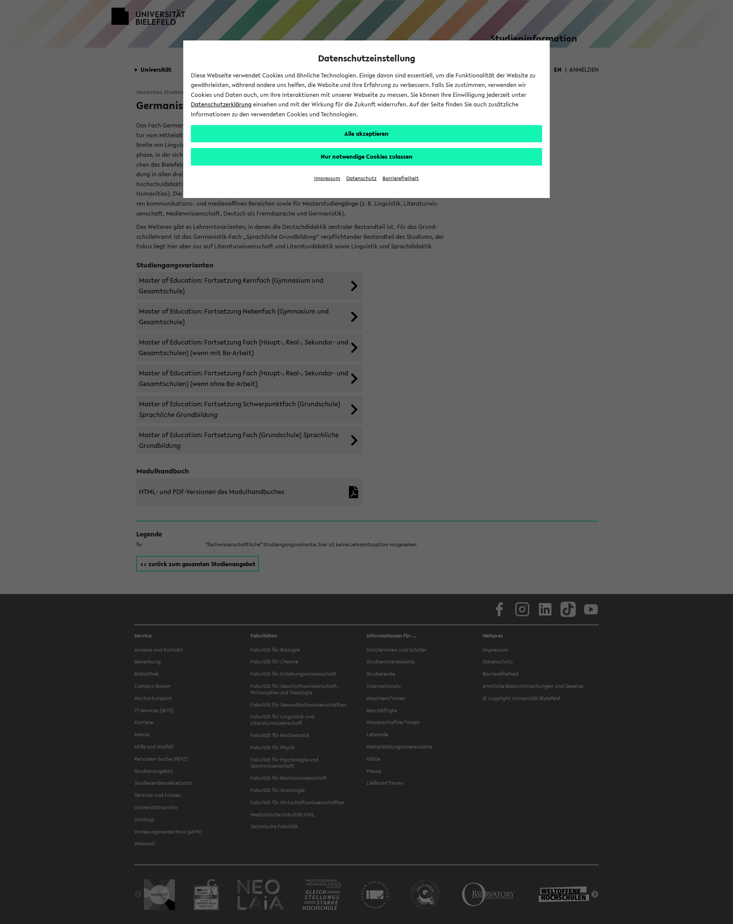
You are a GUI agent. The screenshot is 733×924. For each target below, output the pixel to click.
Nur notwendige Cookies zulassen (367, 156)
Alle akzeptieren (366, 133)
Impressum (327, 178)
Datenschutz (361, 178)
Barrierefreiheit (401, 178)
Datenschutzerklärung (221, 104)
